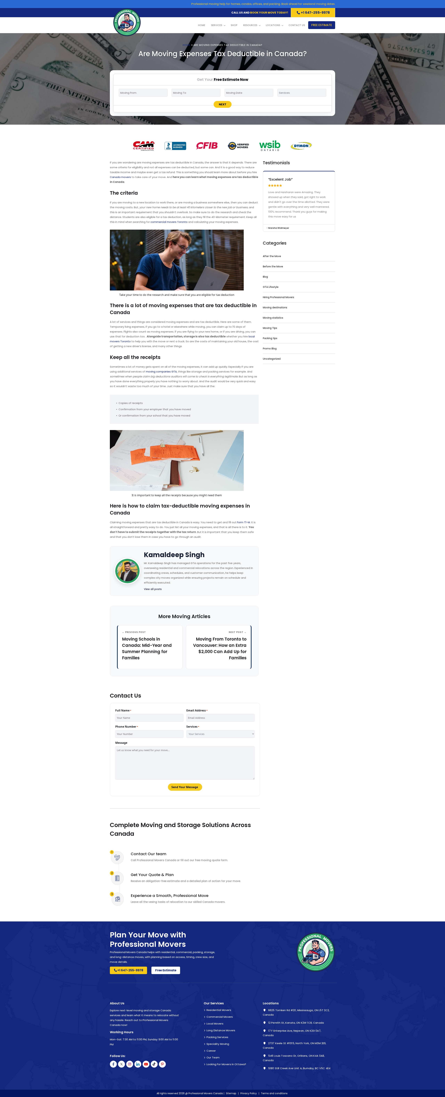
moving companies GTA (161, 371)
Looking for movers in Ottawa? (226, 1064)
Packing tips (270, 338)
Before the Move (273, 266)
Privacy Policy (248, 1093)
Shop (234, 25)
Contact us (297, 25)
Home (201, 25)
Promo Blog (270, 348)
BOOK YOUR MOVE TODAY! (269, 13)
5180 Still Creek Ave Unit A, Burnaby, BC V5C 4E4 (299, 1068)
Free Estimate (321, 25)
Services (216, 25)
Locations (273, 25)
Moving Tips (270, 328)
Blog (265, 276)
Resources (250, 25)
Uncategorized (272, 359)
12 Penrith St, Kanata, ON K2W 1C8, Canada (296, 1023)
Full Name (123, 710)
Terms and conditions (274, 1093)
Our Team (213, 1057)
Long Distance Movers (221, 1030)
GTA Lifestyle (270, 287)
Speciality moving (218, 1044)
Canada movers (120, 177)
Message (121, 743)
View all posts (153, 589)
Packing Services (217, 1037)
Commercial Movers (220, 1017)
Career (211, 1051)
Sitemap (231, 1093)
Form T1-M (243, 522)
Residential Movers (219, 1010)
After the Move (272, 256)
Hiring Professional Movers (278, 297)
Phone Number (126, 726)
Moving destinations (275, 307)
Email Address (197, 710)
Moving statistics (273, 317)
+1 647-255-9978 (315, 12)
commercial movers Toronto (169, 222)
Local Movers (215, 1023)
